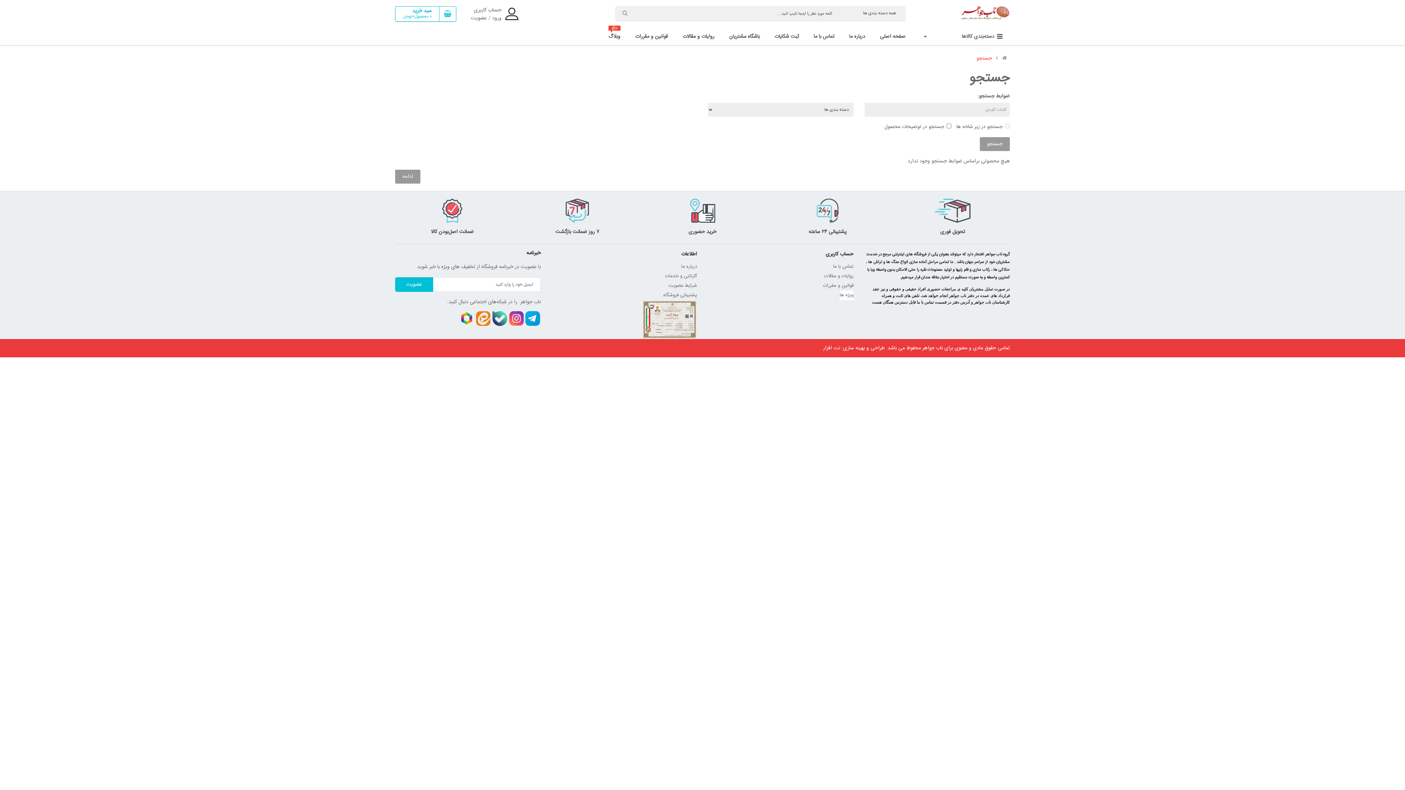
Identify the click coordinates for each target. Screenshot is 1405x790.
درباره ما (689, 267)
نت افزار (831, 348)
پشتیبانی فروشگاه (680, 295)
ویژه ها (847, 295)
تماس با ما (843, 267)
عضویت (479, 18)
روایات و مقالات (839, 276)
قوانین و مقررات (838, 286)
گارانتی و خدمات (681, 276)
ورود (497, 18)
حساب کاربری (488, 10)
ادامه (407, 176)
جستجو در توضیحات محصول (914, 127)
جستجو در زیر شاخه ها (979, 127)
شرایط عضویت (682, 286)
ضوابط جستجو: (994, 96)
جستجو (984, 58)
